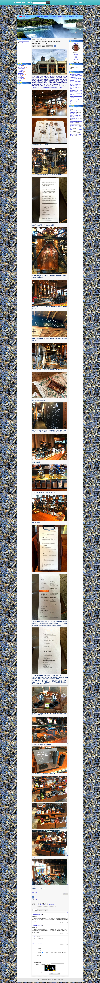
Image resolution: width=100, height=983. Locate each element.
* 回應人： (39, 948)
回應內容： (39, 955)
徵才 (62, 979)
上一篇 (48, 39)
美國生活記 (22, 16)
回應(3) (35, 910)
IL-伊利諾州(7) (21, 70)
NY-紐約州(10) (21, 71)
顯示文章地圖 (34, 892)
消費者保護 (44, 979)
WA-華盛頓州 (51, 904)
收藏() (45, 910)
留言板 (76, 56)
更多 (19, 80)
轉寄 (48, 903)
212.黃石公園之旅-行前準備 (75, 108)
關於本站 (76, 54)
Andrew (36, 899)
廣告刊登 (39, 979)
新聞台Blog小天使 (37, 914)
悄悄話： (40, 952)
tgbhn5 (34, 936)
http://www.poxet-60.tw (37, 943)
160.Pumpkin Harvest (74, 118)
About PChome (57, 979)
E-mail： (40, 950)
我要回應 (66, 912)
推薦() (40, 910)
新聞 (75, 2)
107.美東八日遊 (73, 132)
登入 (85, 2)
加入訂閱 (21, 42)
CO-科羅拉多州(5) (21, 74)
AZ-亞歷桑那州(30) (22, 67)
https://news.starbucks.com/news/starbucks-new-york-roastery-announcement (47, 87)
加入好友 (76, 59)
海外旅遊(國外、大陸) (40, 904)
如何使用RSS (26, 41)
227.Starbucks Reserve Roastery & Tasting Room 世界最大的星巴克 (76, 76)
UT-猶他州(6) (20, 73)
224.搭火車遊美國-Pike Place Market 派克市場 (46, 905)
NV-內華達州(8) (21, 68)
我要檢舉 (66, 893)
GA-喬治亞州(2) (21, 78)
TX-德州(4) (20, 76)
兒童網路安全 (50, 979)
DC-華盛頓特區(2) (21, 77)
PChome (80, 2)
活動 (22, 36)
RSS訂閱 (21, 41)
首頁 (19, 36)
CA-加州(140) (20, 65)
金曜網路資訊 (20, 85)
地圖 (76, 57)
